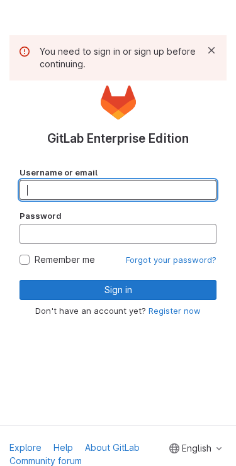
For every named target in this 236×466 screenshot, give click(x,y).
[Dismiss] (211, 50)
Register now (175, 311)
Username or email (59, 172)
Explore (25, 447)
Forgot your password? (171, 260)
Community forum (45, 460)
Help (63, 447)
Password (41, 216)
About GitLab (112, 447)
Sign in (118, 289)
